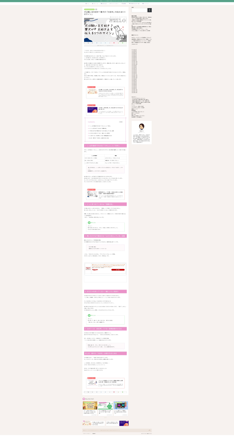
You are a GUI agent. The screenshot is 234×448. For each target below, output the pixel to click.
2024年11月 (134, 76)
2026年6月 (134, 53)
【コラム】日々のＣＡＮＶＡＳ (89, 9)
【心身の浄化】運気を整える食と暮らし (140, 99)
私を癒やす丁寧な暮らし (137, 117)
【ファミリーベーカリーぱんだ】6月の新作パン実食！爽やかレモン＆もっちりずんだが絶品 (142, 24)
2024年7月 (134, 80)
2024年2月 (134, 87)
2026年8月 (134, 51)
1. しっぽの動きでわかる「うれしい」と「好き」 (100, 126)
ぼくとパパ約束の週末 (136, 103)
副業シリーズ (134, 109)
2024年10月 (134, 77)
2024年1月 (134, 88)
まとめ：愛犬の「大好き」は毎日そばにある (99, 138)
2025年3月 (134, 71)
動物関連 (134, 110)
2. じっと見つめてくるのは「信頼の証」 (98, 128)
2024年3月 (134, 86)
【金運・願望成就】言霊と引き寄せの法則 (141, 102)
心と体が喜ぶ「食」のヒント (138, 111)
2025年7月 (134, 68)
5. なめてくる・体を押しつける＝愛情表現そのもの (100, 135)
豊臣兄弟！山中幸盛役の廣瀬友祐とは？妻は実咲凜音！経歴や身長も (141, 27)
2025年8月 (134, 67)
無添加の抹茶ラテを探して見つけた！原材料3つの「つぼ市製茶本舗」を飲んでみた (142, 18)
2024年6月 (134, 81)
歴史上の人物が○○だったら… (138, 115)
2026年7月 (134, 52)
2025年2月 (134, 72)
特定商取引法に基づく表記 (135, 3)
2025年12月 (134, 61)
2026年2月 (134, 59)
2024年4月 (134, 84)
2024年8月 (134, 79)
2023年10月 (134, 92)
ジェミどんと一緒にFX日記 (138, 106)
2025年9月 (134, 65)
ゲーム (133, 105)
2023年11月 (134, 91)
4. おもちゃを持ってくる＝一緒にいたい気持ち (99, 133)
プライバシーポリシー (115, 3)
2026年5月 (134, 55)
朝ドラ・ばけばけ (135, 113)
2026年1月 (134, 60)
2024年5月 (134, 83)
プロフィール (95, 3)
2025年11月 (134, 63)
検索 (133, 7)
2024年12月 (134, 75)
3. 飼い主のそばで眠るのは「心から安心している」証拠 (101, 131)
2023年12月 (134, 90)
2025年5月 (134, 69)
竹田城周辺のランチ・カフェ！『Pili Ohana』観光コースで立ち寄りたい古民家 (141, 30)
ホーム (88, 3)
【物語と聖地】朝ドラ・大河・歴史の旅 (140, 101)
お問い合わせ (104, 3)
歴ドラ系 (134, 114)
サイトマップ (146, 3)
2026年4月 (134, 56)
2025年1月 (134, 73)
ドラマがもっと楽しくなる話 (138, 107)
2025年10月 (134, 64)
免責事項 (124, 3)
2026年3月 (134, 57)
